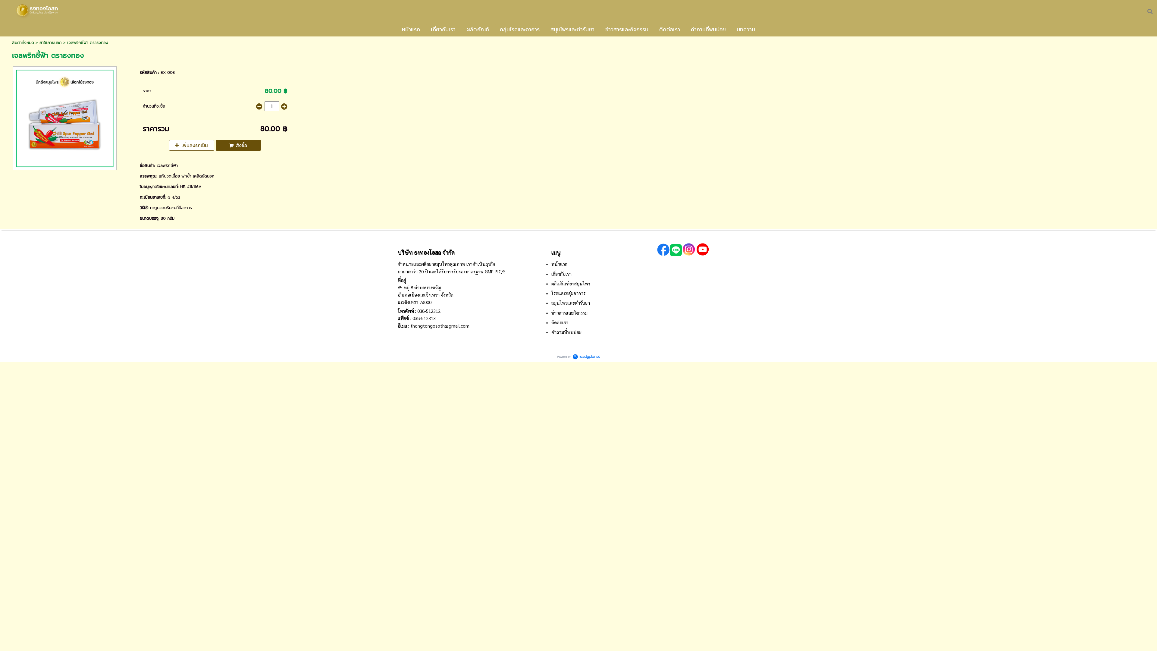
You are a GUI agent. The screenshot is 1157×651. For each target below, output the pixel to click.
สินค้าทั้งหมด (23, 42)
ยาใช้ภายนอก (50, 42)
